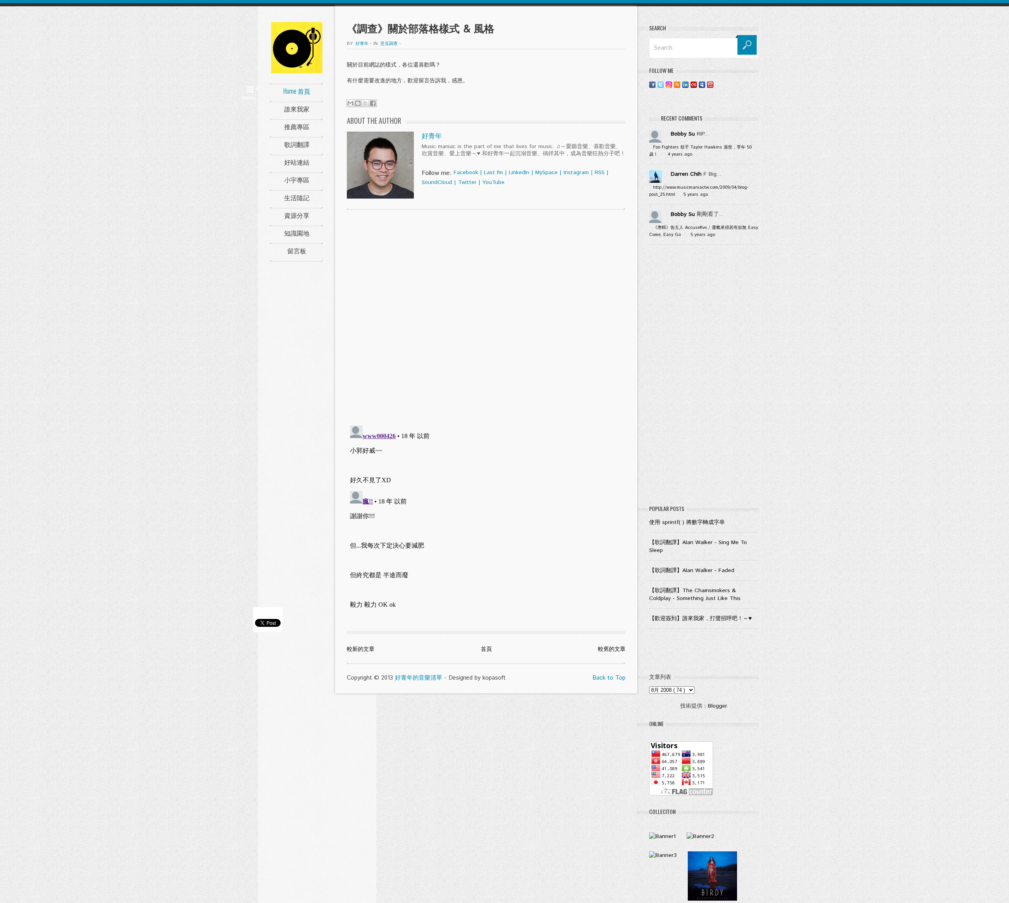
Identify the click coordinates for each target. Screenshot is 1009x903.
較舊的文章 (612, 649)
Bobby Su (683, 134)
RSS (600, 173)
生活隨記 (296, 197)
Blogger (717, 706)
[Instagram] (669, 84)
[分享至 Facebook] (373, 103)
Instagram (576, 173)
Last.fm (493, 173)
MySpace (546, 173)
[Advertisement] (704, 376)
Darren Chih (686, 174)
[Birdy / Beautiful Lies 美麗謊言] (712, 899)
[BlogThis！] (358, 103)
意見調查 (389, 44)
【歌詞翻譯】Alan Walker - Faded (691, 570)
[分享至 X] (365, 103)
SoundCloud (437, 182)
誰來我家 (296, 108)
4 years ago (680, 154)
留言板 (296, 250)
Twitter (467, 182)
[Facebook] (652, 84)
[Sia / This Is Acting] (663, 855)
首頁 (486, 649)
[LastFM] (694, 84)
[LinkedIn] (685, 84)
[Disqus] (486, 316)
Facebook (466, 173)
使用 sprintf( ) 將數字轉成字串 (687, 522)
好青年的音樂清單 (418, 678)
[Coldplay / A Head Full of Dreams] (700, 836)
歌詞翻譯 (296, 144)
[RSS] (677, 84)
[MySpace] (702, 84)
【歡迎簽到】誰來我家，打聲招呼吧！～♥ (700, 618)
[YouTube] (710, 84)
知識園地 (296, 233)
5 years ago (695, 194)
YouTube (493, 182)
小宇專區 (296, 179)
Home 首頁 (296, 91)
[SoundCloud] (718, 84)
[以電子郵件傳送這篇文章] (350, 103)
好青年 (432, 136)
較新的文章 (360, 649)
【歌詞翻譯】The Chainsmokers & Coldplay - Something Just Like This (695, 594)
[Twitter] (660, 84)
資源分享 (296, 215)
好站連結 (296, 162)
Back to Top (609, 678)
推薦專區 (296, 126)
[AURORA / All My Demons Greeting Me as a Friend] (662, 836)
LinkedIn (519, 173)
